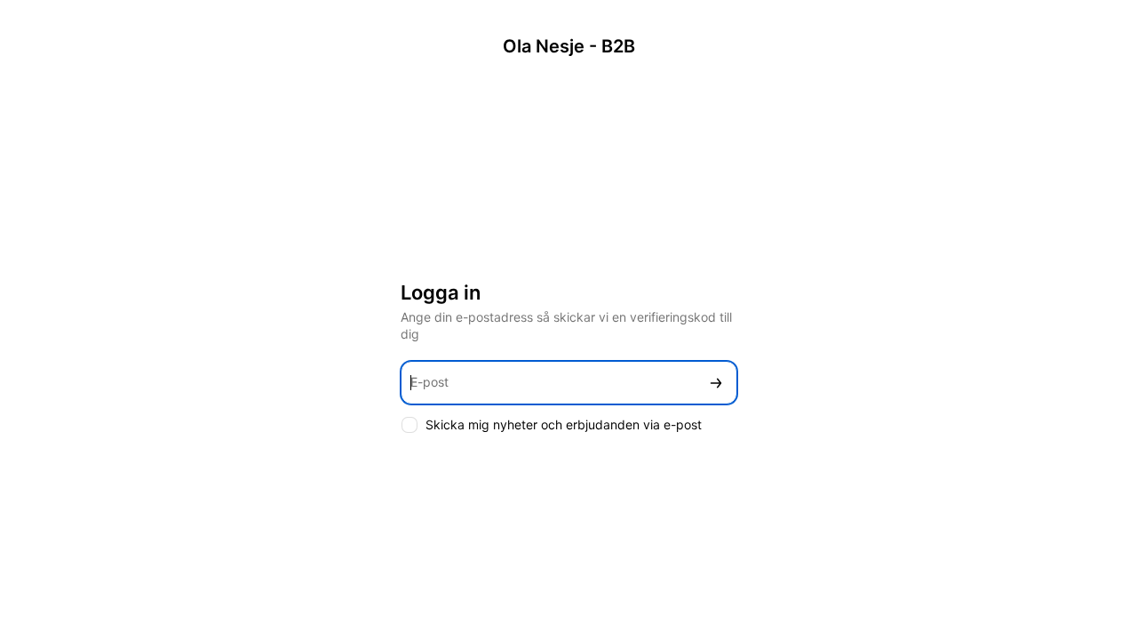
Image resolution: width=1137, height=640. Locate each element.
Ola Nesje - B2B (569, 46)
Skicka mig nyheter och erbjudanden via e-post (563, 424)
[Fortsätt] (716, 382)
